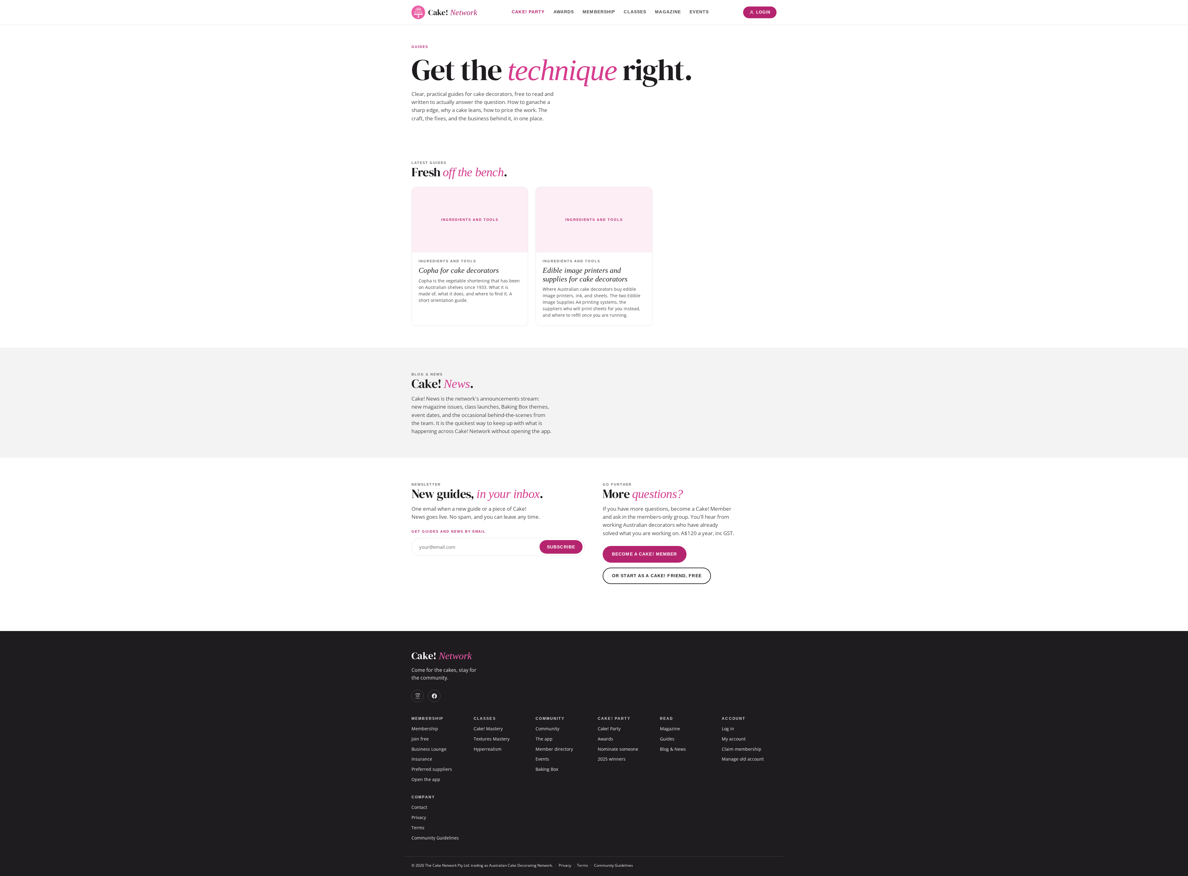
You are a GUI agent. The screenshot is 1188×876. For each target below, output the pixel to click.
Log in (728, 729)
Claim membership (741, 749)
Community (547, 729)
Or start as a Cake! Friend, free (657, 575)
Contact (419, 807)
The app (544, 739)
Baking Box (547, 769)
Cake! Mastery (488, 729)
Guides (667, 739)
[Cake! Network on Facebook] (434, 696)
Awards (563, 11)
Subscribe (561, 546)
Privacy (418, 817)
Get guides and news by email (448, 531)
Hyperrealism (487, 749)
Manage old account (743, 759)
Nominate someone (618, 749)
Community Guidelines (435, 838)
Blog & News (673, 749)
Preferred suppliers (431, 769)
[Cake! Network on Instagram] (417, 696)
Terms (417, 828)
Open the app (425, 779)
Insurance (421, 759)
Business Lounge (428, 749)
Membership (599, 11)
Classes (635, 11)
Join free (420, 739)
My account (734, 739)
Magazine (668, 11)
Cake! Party (528, 11)
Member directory (554, 749)
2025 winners (612, 759)
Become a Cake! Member (644, 554)
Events (699, 11)
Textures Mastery (492, 739)
